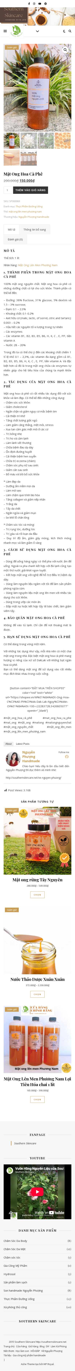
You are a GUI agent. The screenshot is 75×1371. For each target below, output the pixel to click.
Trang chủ (9, 1346)
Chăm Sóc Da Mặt (14, 1249)
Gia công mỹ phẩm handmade (29, 1355)
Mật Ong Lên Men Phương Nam (38, 265)
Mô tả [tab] (11, 229)
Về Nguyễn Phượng (51, 1351)
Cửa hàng (21, 1346)
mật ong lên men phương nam (25, 211)
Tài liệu (7, 1355)
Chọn (37, 894)
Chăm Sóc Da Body (15, 1241)
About (8, 743)
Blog (42, 1346)
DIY (47, 1346)
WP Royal (48, 1364)
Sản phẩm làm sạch (15, 1282)
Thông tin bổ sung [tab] (34, 229)
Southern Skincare (25, 1143)
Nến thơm (9, 1351)
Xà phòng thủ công (15, 1307)
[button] (65, 50)
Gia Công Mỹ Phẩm (15, 1265)
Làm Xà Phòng (58, 1346)
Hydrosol (9, 1274)
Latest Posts (22, 743)
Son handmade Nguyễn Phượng (23, 1290)
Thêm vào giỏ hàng (30, 190)
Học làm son (22, 1351)
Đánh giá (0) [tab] (15, 239)
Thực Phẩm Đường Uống (29, 206)
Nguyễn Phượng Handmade (34, 216)
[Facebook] (67, 756)
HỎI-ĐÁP (35, 1351)
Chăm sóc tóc (12, 1257)
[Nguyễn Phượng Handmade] (13, 759)
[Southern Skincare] (16, 31)
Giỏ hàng (33, 1346)
